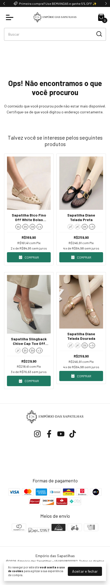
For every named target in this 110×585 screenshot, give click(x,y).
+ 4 (39, 226)
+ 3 (39, 350)
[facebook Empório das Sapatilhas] (49, 434)
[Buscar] (98, 34)
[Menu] (10, 17)
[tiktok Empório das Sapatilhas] (72, 434)
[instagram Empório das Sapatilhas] (37, 434)
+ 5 (92, 226)
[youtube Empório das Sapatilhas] (61, 434)
